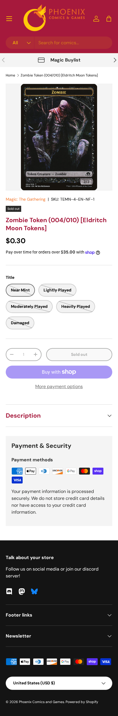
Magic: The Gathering (26, 199)
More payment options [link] (59, 386)
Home (10, 75)
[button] (109, 18)
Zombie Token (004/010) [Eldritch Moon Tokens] (59, 75)
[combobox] (59, 43)
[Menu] (9, 18)
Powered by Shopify (82, 702)
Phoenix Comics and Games (41, 702)
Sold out (79, 354)
